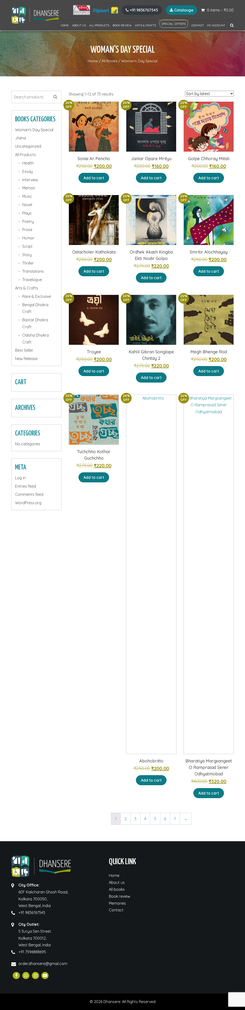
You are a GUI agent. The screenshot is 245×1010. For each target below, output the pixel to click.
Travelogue (32, 279)
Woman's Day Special (34, 129)
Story (27, 254)
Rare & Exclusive (36, 296)
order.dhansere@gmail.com (42, 963)
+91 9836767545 (143, 10)
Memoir (28, 188)
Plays (27, 213)
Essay (27, 171)
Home (65, 25)
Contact (197, 25)
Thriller (28, 263)
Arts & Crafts (145, 25)
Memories (117, 903)
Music (27, 196)
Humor (28, 238)
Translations (33, 271)
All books (117, 889)
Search (55, 97)
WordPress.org (28, 502)
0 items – (220, 10)
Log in (20, 477)
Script (27, 246)
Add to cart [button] (94, 177)
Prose (27, 229)
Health (28, 163)
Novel (27, 204)
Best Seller (24, 350)
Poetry (28, 221)
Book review (122, 25)
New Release (26, 358)
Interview (30, 179)
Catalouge (183, 10)
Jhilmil (20, 138)
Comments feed (29, 494)
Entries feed (25, 486)
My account (216, 25)
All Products (99, 25)
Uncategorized (28, 146)
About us (79, 25)
